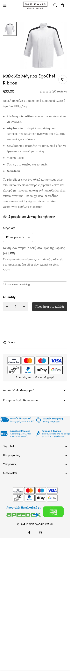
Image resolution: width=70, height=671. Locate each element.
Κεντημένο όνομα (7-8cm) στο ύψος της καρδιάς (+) (34, 251)
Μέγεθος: (9, 228)
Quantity (9, 297)
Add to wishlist (62, 79)
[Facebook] (29, 532)
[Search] (55, 5)
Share (12, 342)
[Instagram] (40, 532)
